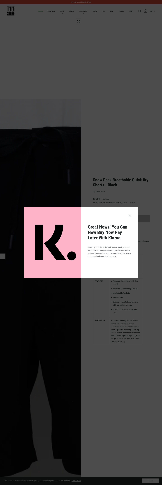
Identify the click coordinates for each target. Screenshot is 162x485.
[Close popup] (130, 215)
